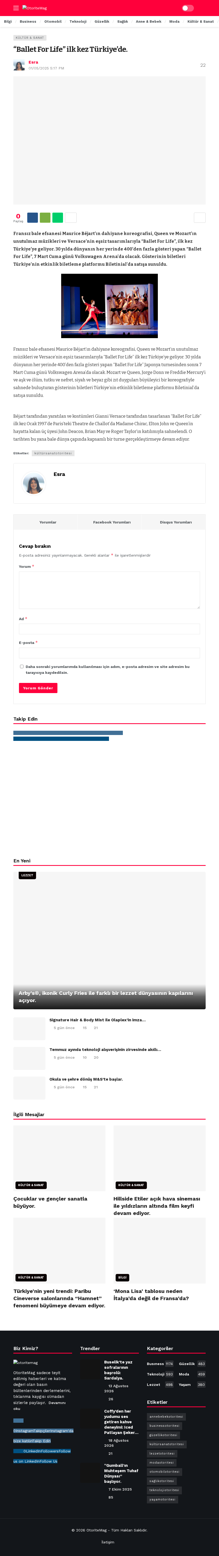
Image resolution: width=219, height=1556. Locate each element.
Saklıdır (140, 1530)
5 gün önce (64, 1028)
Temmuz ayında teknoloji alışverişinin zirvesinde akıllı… (105, 1049)
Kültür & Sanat (30, 38)
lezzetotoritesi (162, 1453)
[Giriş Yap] (202, 8)
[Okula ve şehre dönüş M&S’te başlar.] (29, 1088)
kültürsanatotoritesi (53, 453)
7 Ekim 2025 (120, 1489)
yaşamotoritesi (162, 1499)
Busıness (160, 1364)
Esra (33, 62)
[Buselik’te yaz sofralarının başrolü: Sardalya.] (90, 1369)
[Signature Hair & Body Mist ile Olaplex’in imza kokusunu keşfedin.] (29, 1028)
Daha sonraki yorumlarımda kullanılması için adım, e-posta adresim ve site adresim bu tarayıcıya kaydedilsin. (108, 669)
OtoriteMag (97, 1530)
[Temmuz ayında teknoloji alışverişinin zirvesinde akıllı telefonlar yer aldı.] (29, 1058)
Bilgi (122, 1277)
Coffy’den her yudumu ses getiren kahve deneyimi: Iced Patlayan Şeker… (121, 1422)
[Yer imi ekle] (200, 218)
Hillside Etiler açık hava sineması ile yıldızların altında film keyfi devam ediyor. (157, 1205)
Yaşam (192, 1384)
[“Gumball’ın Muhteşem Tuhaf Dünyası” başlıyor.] (90, 1473)
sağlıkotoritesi (162, 1481)
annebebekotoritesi (166, 1416)
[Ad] (109, 799)
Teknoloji (160, 1374)
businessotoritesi (164, 1426)
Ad (23, 618)
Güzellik (192, 1364)
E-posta (28, 642)
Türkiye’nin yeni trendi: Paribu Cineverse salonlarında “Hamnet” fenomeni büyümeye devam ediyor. (59, 1298)
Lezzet (27, 875)
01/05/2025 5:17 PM (46, 68)
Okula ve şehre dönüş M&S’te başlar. (86, 1079)
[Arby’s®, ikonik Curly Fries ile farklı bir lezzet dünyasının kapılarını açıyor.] (109, 940)
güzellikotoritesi (163, 1435)
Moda (192, 1374)
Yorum (26, 566)
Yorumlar (48, 522)
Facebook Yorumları (112, 522)
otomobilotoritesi (164, 1471)
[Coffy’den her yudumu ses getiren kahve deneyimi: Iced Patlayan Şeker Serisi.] (90, 1419)
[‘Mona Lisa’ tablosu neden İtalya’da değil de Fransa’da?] (160, 1251)
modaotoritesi (162, 1462)
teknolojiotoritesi (164, 1490)
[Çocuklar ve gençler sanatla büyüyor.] (59, 1158)
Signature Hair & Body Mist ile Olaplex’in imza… (97, 1020)
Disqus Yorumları (176, 522)
